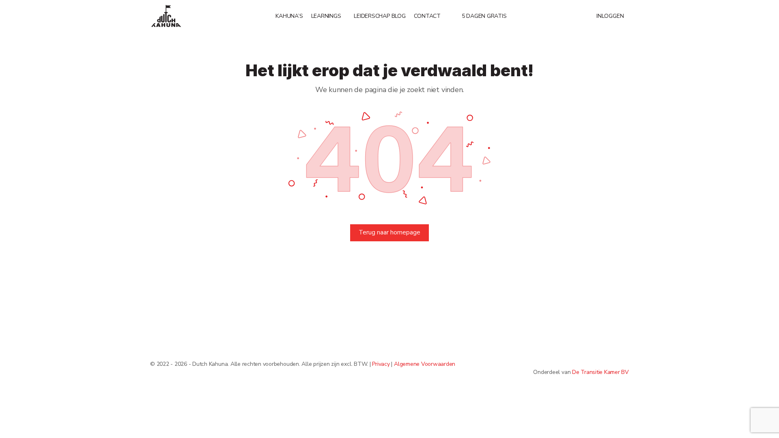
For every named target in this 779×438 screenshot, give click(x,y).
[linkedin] (624, 358)
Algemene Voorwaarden (424, 364)
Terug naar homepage (389, 232)
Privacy (381, 364)
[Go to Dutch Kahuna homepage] (166, 15)
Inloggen (610, 16)
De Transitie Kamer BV (600, 372)
